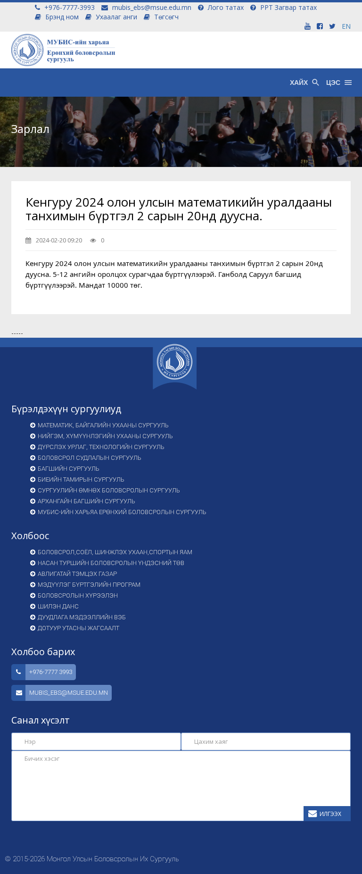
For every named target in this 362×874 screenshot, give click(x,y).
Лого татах (225, 7)
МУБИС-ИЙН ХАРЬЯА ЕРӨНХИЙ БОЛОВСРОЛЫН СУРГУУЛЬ (122, 512)
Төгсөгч (165, 16)
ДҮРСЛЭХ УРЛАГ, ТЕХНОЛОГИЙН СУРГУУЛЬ (101, 446)
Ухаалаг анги (115, 16)
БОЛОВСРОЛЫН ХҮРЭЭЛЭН (78, 595)
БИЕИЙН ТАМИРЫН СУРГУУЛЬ (81, 479)
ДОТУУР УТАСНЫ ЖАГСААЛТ (78, 628)
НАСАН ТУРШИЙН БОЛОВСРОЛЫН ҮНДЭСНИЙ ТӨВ (111, 562)
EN (346, 26)
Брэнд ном (61, 16)
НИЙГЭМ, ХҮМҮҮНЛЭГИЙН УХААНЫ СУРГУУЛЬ (105, 436)
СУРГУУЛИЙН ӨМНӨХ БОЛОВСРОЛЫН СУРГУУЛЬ (109, 490)
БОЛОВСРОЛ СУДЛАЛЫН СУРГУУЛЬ (89, 457)
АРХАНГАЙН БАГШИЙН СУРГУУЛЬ (86, 501)
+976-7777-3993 (68, 7)
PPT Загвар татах (287, 7)
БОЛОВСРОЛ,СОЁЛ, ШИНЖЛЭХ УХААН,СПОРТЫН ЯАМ (115, 552)
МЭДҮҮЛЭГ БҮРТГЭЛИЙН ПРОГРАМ (89, 584)
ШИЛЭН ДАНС (58, 606)
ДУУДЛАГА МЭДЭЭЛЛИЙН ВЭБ (82, 617)
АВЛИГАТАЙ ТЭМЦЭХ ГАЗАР (77, 573)
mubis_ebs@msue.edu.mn (150, 7)
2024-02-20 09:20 (58, 240)
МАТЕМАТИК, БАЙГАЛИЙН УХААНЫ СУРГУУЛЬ (103, 425)
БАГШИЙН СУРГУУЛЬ (68, 468)
